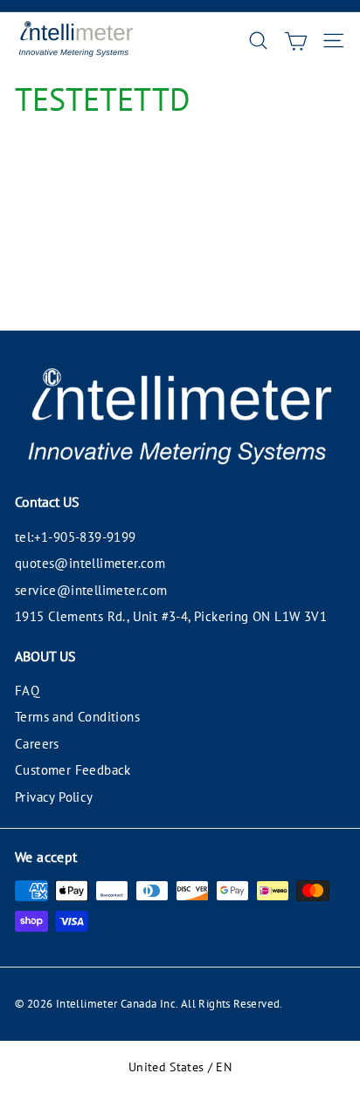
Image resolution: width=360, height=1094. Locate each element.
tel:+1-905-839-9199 (75, 537)
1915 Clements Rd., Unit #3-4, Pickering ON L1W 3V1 (171, 616)
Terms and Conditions (77, 716)
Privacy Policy (54, 797)
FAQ (27, 690)
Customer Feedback (73, 770)
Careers (37, 743)
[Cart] (295, 40)
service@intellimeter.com (91, 590)
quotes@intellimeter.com (90, 563)
